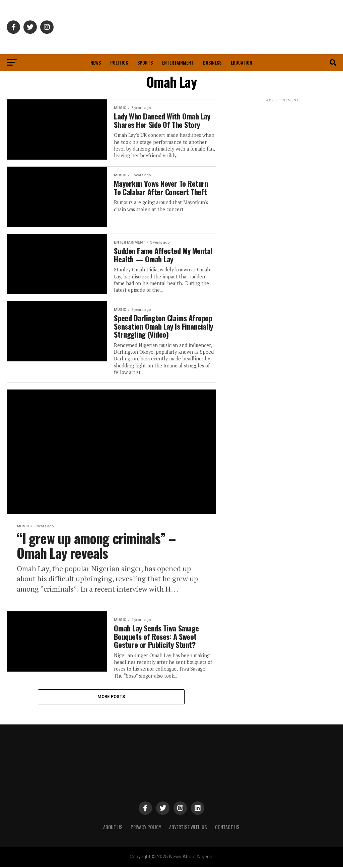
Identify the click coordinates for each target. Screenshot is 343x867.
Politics (119, 62)
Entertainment (178, 62)
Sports (145, 62)
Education (241, 62)
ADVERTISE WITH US (188, 827)
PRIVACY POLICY (146, 827)
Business (212, 62)
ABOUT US (113, 827)
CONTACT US (227, 827)
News (95, 62)
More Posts (111, 696)
